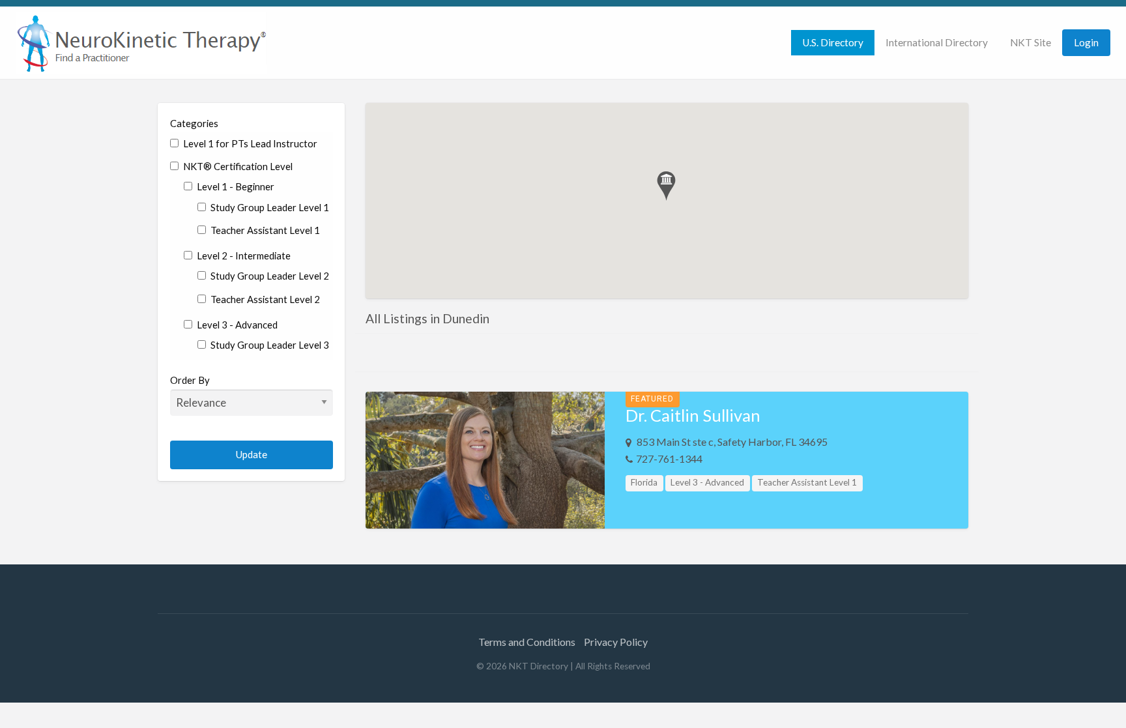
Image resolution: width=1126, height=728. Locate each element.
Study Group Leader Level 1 (269, 207)
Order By (190, 380)
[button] (666, 186)
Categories (194, 123)
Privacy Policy (616, 641)
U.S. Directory (832, 42)
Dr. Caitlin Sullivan (693, 415)
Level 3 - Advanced (236, 324)
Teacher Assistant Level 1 (264, 230)
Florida (644, 482)
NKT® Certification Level (237, 166)
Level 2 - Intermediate (243, 255)
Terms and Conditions (526, 641)
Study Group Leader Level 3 (269, 345)
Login (1086, 42)
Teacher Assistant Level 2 (264, 299)
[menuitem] (832, 42)
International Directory (937, 42)
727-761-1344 (669, 458)
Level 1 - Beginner (234, 186)
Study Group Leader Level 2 (269, 276)
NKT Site (1030, 42)
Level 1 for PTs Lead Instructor (249, 143)
